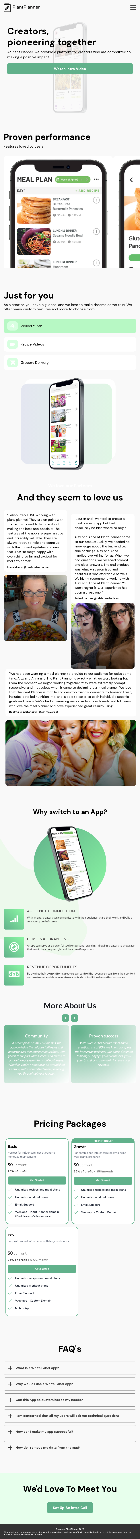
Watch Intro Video (70, 68)
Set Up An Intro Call (70, 1507)
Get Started (37, 1180)
